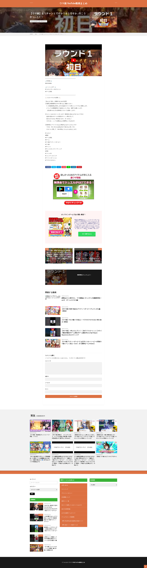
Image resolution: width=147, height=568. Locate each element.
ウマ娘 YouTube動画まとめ (73, 3)
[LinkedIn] (73, 167)
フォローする (84, 277)
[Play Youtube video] (73, 60)
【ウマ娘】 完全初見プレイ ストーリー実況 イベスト (40, 435)
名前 (47, 376)
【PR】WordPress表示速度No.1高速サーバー (72, 521)
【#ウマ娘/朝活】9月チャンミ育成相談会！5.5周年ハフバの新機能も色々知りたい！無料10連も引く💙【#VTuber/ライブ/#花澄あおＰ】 (40, 459)
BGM (41, 545)
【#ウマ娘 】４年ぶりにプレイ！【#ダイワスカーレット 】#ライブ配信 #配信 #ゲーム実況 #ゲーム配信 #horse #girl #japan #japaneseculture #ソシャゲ (82, 333)
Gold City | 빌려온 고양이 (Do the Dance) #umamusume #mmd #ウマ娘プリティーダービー (50, 508)
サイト (46, 389)
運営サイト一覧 (65, 501)
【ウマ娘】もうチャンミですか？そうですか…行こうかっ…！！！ (52, 34)
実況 (39, 21)
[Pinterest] (79, 167)
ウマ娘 (41, 525)
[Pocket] (63, 167)
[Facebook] (48, 167)
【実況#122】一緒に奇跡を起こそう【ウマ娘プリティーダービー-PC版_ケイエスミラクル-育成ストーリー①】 (106, 436)
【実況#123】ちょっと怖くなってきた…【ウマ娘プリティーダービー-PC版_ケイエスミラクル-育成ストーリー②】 (84, 436)
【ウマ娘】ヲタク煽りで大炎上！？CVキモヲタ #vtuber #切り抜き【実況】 (82, 321)
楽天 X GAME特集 (66, 509)
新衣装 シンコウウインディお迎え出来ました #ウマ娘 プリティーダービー (50, 529)
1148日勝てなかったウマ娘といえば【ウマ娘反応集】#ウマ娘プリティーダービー (50, 519)
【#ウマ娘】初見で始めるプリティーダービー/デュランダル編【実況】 (81, 310)
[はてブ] (58, 167)
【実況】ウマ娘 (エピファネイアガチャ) (106, 456)
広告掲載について (66, 497)
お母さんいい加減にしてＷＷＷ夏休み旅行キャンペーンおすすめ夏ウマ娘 (50, 538)
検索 (32, 493)
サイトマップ (65, 489)
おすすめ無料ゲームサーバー (68, 513)
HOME (31, 34)
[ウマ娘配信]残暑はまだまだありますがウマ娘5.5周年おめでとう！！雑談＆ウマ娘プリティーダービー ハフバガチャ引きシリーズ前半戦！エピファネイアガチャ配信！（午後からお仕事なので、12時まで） (62, 461)
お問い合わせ (65, 485)
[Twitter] (53, 167)
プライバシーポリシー (67, 493)
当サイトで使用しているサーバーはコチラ (72, 505)
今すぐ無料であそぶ (87, 234)
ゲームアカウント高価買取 (68, 517)
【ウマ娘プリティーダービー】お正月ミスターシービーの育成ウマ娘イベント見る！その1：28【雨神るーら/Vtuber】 (82, 342)
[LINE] (68, 167)
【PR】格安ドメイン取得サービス (70, 525)
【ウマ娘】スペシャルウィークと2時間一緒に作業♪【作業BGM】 (50, 548)
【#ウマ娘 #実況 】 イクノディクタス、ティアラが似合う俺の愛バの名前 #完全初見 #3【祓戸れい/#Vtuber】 (62, 436)
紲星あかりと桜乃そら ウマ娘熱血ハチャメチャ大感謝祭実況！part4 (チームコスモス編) (82, 299)
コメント (48, 361)
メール (47, 382)
